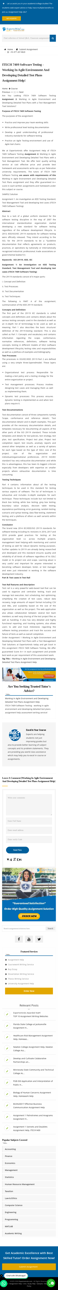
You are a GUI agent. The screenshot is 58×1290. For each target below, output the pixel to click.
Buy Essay (12, 969)
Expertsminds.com (26, 1281)
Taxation (9, 1191)
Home (10, 49)
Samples (40, 1284)
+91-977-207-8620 (17, 52)
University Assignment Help (21, 983)
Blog (46, 1284)
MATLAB (9, 1226)
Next (21, 92)
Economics (10, 1163)
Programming (11, 1219)
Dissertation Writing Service (21, 974)
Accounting (10, 1149)
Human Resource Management (20, 1184)
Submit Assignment (28, 49)
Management (11, 1170)
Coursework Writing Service (21, 964)
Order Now (29, 991)
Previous (6, 92)
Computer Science (13, 1205)
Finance (8, 1156)
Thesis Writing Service (18, 978)
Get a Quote (11, 18)
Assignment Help (16, 959)
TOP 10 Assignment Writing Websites (30, 1016)
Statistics (9, 1177)
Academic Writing (13, 1233)
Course (14, 88)
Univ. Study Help (29, 1284)
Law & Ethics (11, 1198)
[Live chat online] (51, 1283)
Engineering (10, 1212)
